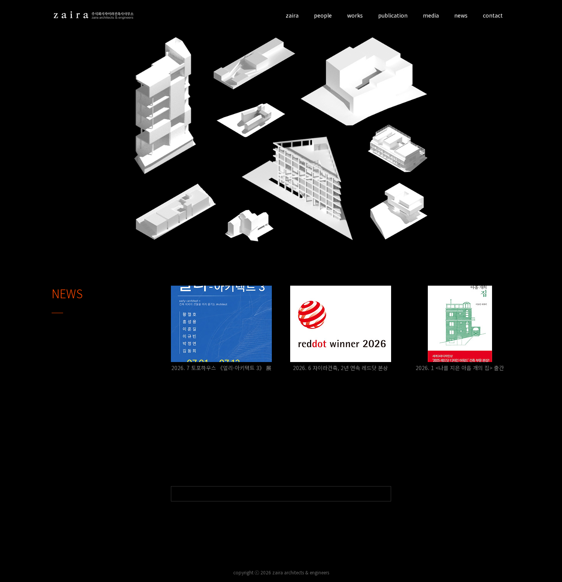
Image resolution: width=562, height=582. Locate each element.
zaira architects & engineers (300, 572)
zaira (292, 15)
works (355, 15)
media (431, 15)
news (461, 15)
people (323, 15)
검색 (383, 494)
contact (493, 15)
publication (393, 15)
